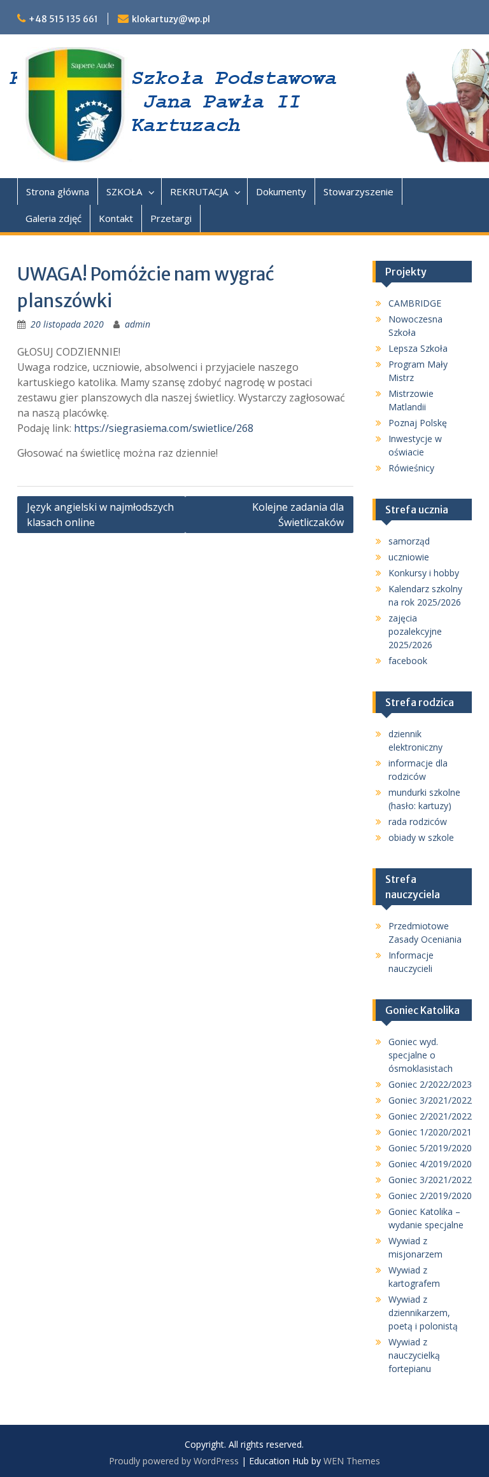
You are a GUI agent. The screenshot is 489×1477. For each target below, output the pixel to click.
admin (137, 324)
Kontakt (116, 218)
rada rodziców (417, 821)
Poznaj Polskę (417, 423)
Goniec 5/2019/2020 (430, 1148)
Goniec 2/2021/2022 (430, 1116)
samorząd (409, 541)
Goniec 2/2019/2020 (430, 1195)
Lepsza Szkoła (418, 348)
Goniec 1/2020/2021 (430, 1132)
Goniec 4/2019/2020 (430, 1164)
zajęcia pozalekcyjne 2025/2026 (415, 631)
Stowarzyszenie (358, 191)
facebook (407, 661)
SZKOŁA (124, 191)
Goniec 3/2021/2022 (430, 1100)
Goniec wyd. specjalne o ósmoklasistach (420, 1055)
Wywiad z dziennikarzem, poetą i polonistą (423, 1312)
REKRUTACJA (199, 191)
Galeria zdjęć (53, 218)
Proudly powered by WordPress (174, 1461)
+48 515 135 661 (63, 19)
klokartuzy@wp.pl (171, 19)
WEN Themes (351, 1461)
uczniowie (408, 557)
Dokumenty (281, 191)
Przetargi (171, 218)
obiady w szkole (421, 837)
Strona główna (57, 191)
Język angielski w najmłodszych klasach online (100, 514)
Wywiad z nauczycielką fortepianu (414, 1355)
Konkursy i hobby (423, 573)
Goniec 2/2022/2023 (430, 1084)
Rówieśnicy (411, 468)
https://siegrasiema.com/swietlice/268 (163, 428)
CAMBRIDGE (414, 303)
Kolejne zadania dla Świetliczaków (298, 514)
